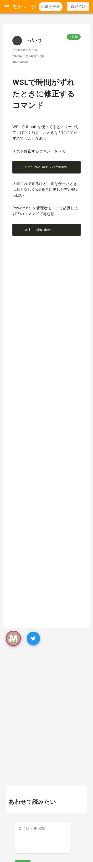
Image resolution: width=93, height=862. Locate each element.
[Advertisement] (46, 687)
